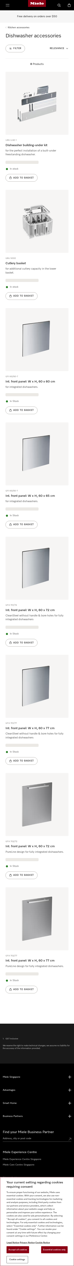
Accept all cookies (17, 1250)
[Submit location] (69, 1139)
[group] (37, 127)
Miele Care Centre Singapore (18, 1165)
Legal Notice (13, 1243)
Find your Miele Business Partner (28, 1132)
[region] (37, 1221)
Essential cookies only (54, 1250)
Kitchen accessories (18, 27)
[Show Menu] (8, 5)
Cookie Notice (42, 1243)
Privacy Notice (27, 1243)
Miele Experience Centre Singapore (22, 1159)
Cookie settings (17, 1259)
